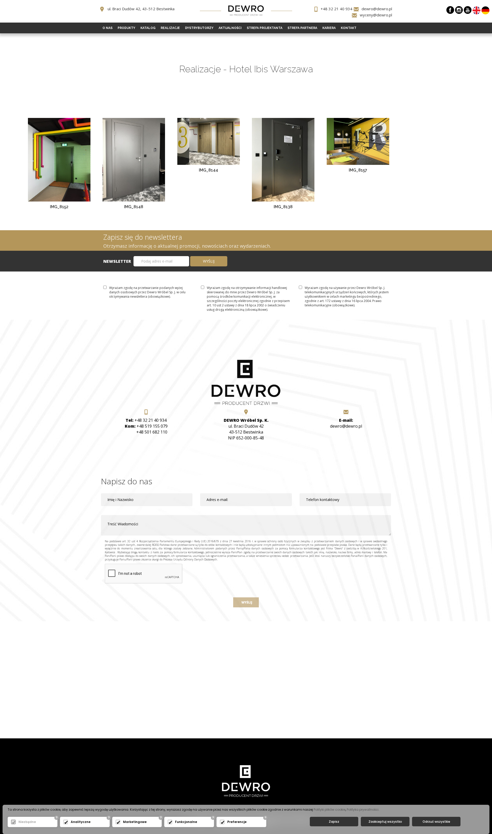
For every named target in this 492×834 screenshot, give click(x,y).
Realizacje (170, 28)
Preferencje (237, 822)
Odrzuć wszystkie (436, 821)
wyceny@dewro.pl (376, 14)
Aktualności (230, 28)
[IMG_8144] (208, 141)
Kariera (329, 28)
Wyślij (246, 602)
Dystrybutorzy (199, 28)
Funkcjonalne (186, 822)
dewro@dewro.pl (377, 8)
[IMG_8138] (283, 159)
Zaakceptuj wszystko (385, 821)
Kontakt (348, 28)
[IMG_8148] (133, 159)
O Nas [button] (107, 28)
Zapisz (334, 821)
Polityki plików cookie (329, 809)
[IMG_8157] (358, 141)
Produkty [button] (126, 28)
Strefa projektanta (264, 28)
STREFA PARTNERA (302, 28)
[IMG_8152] (59, 159)
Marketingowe (135, 822)
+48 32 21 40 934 (336, 8)
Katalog (148, 28)
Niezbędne (27, 822)
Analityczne (80, 822)
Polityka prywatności (362, 809)
